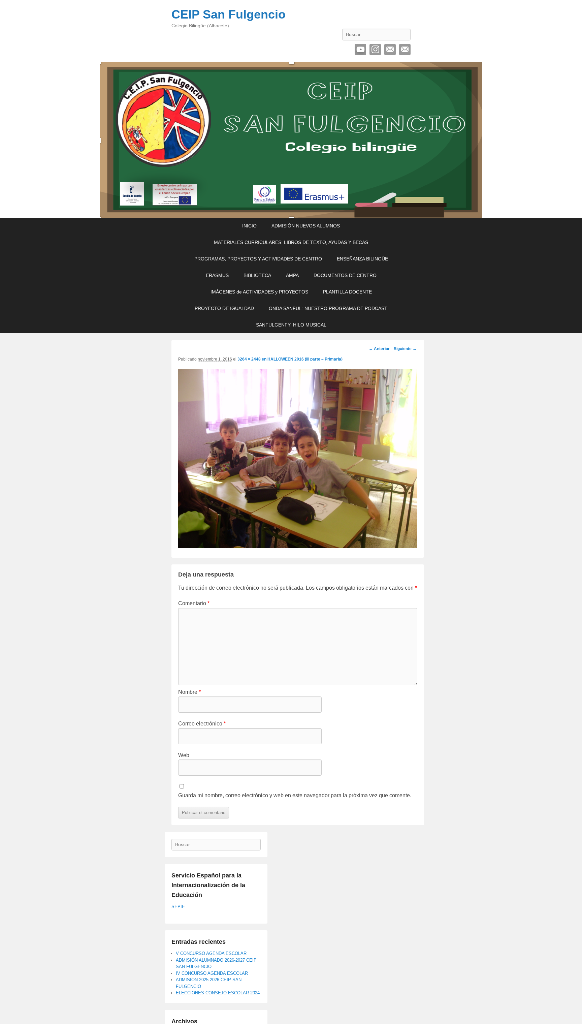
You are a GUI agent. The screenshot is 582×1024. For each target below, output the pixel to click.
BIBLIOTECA (257, 275)
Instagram (375, 49)
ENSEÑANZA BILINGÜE (362, 258)
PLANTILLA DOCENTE (347, 291)
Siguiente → (405, 348)
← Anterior (379, 348)
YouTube (360, 49)
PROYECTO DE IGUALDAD (224, 308)
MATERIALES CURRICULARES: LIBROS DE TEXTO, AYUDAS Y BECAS (291, 242)
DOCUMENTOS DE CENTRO (345, 275)
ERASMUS (217, 275)
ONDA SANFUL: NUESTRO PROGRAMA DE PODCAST (328, 308)
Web (183, 755)
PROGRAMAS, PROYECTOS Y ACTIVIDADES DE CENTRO (258, 258)
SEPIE (178, 906)
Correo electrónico (390, 49)
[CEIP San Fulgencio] (291, 140)
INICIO (249, 225)
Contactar (405, 49)
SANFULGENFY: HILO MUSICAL (291, 325)
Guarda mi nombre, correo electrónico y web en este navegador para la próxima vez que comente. (294, 795)
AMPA (292, 275)
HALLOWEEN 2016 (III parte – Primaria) (305, 359)
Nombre (189, 692)
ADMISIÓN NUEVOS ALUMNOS (305, 225)
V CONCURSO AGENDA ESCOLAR (211, 953)
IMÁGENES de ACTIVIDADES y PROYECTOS (259, 291)
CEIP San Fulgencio (228, 14)
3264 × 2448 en (252, 359)
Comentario (193, 603)
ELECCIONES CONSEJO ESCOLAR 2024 (218, 992)
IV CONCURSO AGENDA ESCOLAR (212, 973)
